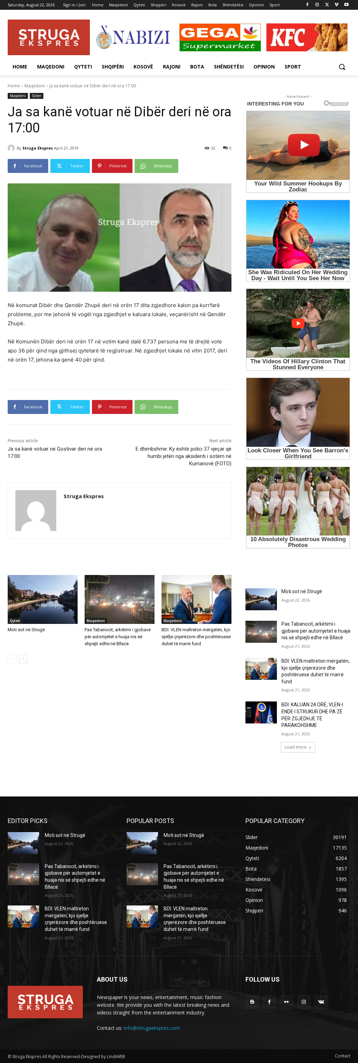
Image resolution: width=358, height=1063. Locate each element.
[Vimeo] (336, 5)
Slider (36, 95)
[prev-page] (12, 658)
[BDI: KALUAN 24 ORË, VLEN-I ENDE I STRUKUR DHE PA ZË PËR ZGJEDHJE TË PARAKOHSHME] (261, 712)
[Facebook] (307, 5)
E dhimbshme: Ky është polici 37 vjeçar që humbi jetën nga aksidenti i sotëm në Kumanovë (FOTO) (183, 456)
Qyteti (15, 620)
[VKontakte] (321, 1002)
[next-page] (23, 658)
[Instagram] (317, 5)
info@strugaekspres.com (152, 1028)
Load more (296, 747)
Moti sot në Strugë (26, 629)
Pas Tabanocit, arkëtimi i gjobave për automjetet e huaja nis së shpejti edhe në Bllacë (118, 636)
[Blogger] (252, 1002)
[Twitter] (327, 5)
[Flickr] (286, 1002)
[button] (342, 66)
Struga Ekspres (37, 148)
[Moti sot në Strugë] (43, 599)
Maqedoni (34, 86)
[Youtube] (346, 5)
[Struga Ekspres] (12, 148)
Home (14, 86)
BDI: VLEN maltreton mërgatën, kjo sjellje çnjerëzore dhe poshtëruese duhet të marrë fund (196, 636)
